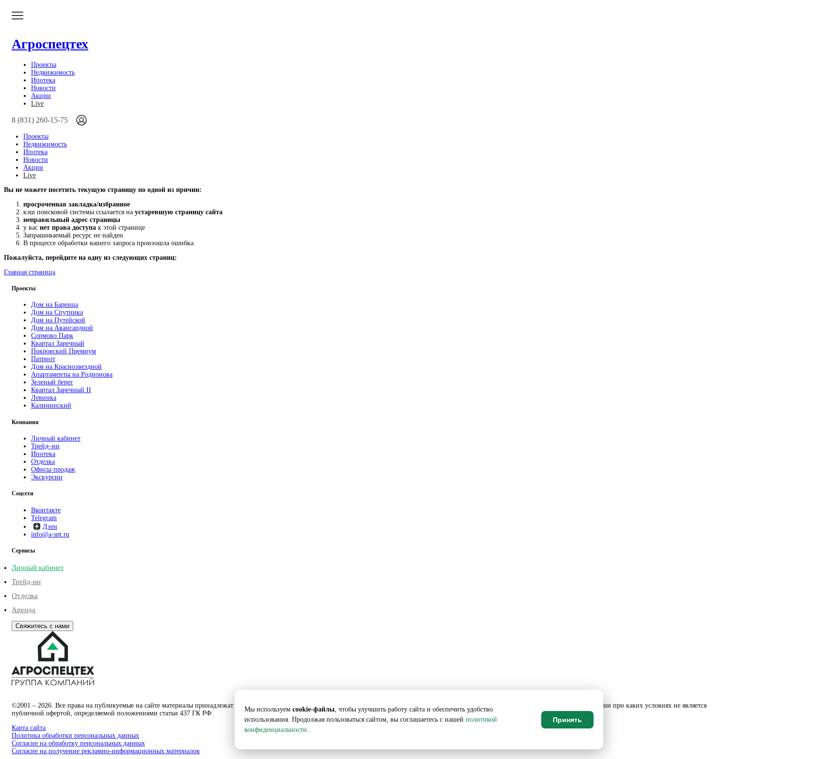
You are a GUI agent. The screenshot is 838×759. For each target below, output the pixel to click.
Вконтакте (46, 510)
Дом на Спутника (57, 312)
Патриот (43, 359)
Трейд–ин (45, 446)
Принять (567, 720)
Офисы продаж (53, 469)
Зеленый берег (52, 382)
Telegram (44, 518)
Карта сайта (29, 727)
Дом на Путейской (58, 320)
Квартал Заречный (57, 343)
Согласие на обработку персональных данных (78, 743)
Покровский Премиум (63, 351)
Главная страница (29, 272)
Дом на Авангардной (62, 328)
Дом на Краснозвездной (66, 366)
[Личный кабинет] (81, 120)
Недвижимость (53, 72)
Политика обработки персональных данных (75, 735)
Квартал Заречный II (61, 390)
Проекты (43, 64)
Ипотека (43, 80)
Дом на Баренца (54, 304)
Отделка (43, 461)
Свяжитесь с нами (42, 626)
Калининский (51, 405)
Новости (43, 88)
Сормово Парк (52, 335)
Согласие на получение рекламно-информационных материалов (106, 751)
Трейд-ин (26, 581)
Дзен (50, 526)
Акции (41, 95)
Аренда (23, 610)
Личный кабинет (56, 438)
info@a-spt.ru (50, 534)
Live (37, 103)
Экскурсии (47, 477)
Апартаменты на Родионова (72, 374)
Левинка (43, 397)
